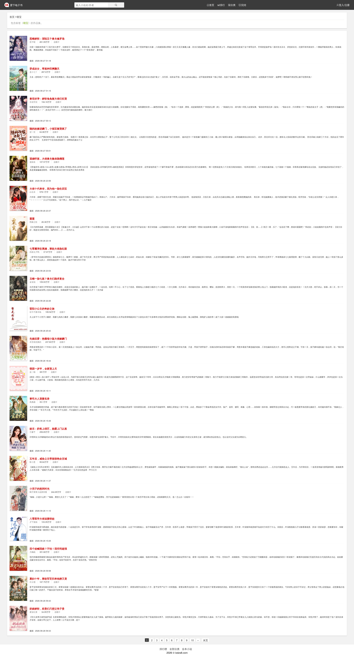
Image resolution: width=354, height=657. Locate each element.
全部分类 (174, 649)
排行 (222, 5)
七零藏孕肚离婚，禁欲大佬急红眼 (48, 248)
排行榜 (163, 649)
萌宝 (19, 17)
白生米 (32, 191)
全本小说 (187, 649)
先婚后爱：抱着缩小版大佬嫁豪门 (48, 338)
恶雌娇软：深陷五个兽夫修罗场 (47, 38)
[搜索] (116, 4)
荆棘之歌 (33, 221)
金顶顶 (32, 281)
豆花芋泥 (33, 101)
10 (192, 640)
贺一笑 (32, 131)
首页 (211, 5)
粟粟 (32, 218)
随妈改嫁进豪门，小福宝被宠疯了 (48, 128)
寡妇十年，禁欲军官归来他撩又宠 (48, 578)
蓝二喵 (32, 371)
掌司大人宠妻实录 (40, 398)
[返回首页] (6, 6)
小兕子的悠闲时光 (40, 488)
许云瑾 (32, 581)
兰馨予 (32, 431)
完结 (243, 5)
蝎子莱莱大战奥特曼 (38, 491)
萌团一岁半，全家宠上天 (43, 368)
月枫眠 (32, 551)
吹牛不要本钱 (35, 311)
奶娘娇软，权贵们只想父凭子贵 (47, 608)
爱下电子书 (16, 5)
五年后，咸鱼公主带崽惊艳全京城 (48, 458)
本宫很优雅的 (35, 341)
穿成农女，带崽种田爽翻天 (44, 68)
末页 (205, 640)
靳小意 (32, 461)
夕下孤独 (33, 521)
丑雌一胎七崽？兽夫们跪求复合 (47, 278)
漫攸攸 (32, 161)
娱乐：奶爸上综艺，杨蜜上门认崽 (48, 428)
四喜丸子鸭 (34, 251)
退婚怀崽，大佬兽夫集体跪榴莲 (47, 158)
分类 (233, 5)
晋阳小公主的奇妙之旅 (42, 308)
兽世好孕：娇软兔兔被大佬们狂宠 (48, 98)
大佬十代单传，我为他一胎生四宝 (48, 188)
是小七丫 (33, 71)
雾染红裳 (33, 611)
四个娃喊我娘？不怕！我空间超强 (48, 548)
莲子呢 (32, 41)
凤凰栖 (32, 401)
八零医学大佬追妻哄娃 (42, 518)
